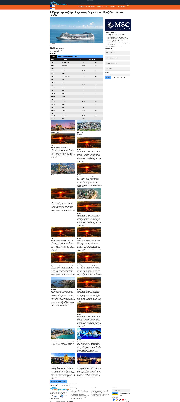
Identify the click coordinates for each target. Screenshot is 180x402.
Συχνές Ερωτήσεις (104, 391)
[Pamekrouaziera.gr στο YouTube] (123, 399)
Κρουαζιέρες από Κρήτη (80, 394)
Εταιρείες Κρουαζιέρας (82, 397)
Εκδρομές (77, 56)
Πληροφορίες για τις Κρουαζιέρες (99, 390)
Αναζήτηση (109, 68)
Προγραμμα (53, 56)
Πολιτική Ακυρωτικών (112, 58)
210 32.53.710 (118, 46)
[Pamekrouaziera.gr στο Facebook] (114, 399)
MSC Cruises (132, 18)
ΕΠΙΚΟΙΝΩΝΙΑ (121, 6)
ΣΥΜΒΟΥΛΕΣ (113, 6)
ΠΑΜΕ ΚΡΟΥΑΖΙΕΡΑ (82, 6)
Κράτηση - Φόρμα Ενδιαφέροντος (98, 395)
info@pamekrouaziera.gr (64, 385)
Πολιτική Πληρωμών (111, 53)
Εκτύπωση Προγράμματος (56, 50)
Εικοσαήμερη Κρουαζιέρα (140, 18)
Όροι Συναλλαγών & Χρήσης (102, 394)
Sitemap (128, 401)
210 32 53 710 (90, 0)
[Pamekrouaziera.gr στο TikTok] (127, 5)
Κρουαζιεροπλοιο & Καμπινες (65, 56)
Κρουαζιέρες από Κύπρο (76, 392)
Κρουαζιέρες (126, 18)
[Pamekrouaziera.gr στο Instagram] (117, 399)
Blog (126, 399)
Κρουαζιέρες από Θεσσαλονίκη (81, 391)
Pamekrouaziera (60, 401)
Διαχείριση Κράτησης (96, 397)
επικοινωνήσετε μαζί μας (63, 384)
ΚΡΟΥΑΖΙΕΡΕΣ (91, 6)
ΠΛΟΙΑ (106, 6)
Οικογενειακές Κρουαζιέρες (77, 395)
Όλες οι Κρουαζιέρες (75, 390)
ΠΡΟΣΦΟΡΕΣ (100, 6)
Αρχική (121, 18)
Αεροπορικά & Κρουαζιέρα (76, 398)
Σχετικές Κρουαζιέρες (112, 63)
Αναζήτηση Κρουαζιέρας (58, 381)
